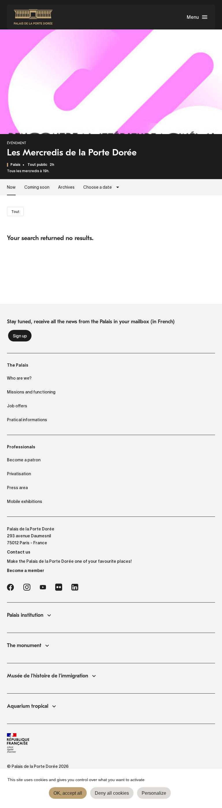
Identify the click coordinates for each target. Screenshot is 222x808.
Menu (193, 17)
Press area (17, 487)
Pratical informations (27, 419)
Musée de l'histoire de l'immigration (47, 676)
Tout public (37, 164)
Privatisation (19, 473)
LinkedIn (74, 587)
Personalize (154, 793)
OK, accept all (67, 793)
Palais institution (25, 615)
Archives (66, 187)
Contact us (18, 552)
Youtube (43, 587)
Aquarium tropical (27, 706)
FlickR (58, 587)
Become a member (25, 570)
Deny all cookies (112, 793)
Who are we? (19, 378)
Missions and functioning (31, 392)
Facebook (10, 587)
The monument (24, 645)
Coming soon (36, 187)
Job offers (17, 406)
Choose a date (97, 187)
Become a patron (23, 460)
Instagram (26, 587)
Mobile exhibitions (24, 501)
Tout (15, 211)
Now (11, 187)
